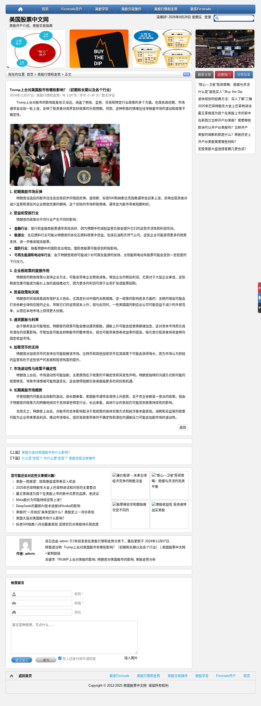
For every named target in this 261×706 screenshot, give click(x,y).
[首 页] (20, 9)
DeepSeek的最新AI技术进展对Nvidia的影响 (48, 506)
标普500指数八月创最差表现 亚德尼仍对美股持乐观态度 (57, 524)
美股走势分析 (146, 559)
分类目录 (243, 75)
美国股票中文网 (29, 19)
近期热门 (224, 75)
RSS (186, 74)
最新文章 (204, 75)
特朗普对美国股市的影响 (115, 559)
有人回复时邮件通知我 (79, 659)
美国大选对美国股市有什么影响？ (46, 452)
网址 (77, 612)
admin (30, 554)
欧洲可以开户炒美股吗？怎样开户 (223, 127)
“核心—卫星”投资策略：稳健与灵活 (224, 84)
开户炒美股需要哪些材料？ (218, 142)
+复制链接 (52, 553)
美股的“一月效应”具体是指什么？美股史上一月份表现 (55, 512)
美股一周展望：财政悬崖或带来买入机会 (46, 481)
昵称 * (78, 594)
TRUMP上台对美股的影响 (76, 559)
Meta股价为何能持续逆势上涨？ (39, 500)
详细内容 (59, 70)
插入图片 (131, 658)
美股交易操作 (131, 9)
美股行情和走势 (165, 9)
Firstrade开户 (71, 9)
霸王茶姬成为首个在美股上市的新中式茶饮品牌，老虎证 (57, 494)
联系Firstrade (200, 9)
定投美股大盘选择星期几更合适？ (223, 149)
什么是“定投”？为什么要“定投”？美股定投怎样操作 (58, 458)
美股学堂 (101, 9)
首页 (45, 9)
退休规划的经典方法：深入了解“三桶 (225, 99)
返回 (182, 427)
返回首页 (25, 676)
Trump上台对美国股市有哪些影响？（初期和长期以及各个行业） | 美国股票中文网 (124, 547)
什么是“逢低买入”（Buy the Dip (220, 92)
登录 (207, 17)
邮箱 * (78, 603)
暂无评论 (108, 95)
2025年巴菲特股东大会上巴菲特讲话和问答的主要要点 (56, 487)
